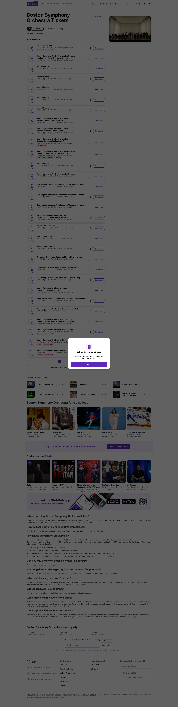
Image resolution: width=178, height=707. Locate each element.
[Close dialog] (107, 341)
